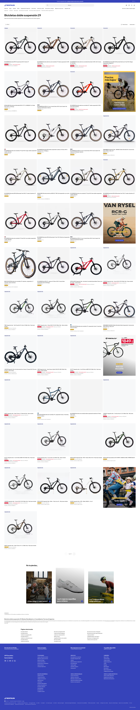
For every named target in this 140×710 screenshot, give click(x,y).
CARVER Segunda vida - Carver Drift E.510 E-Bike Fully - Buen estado (118, 281)
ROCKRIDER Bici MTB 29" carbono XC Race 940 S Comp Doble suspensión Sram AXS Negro (51, 282)
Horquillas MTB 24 (24, 639)
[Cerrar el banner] (135, 1)
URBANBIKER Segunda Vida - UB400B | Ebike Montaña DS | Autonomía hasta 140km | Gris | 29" (118, 150)
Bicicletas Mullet (57, 639)
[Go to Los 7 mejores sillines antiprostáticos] (112, 601)
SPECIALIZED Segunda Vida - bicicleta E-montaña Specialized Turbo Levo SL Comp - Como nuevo (86, 282)
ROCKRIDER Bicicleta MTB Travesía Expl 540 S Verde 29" (16, 61)
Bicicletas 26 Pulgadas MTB (59, 631)
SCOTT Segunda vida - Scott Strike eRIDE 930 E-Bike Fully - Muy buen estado (19, 458)
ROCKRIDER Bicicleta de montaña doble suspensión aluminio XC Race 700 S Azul (85, 414)
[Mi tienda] (126, 5)
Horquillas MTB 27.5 (24, 636)
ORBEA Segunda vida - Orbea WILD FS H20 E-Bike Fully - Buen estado (52, 325)
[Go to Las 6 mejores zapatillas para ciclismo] (82, 601)
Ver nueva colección (119, 240)
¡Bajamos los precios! (59, 8)
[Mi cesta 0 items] (134, 5)
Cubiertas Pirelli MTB (25, 641)
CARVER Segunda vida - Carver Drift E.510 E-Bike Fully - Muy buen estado (20, 501)
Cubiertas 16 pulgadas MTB (26, 634)
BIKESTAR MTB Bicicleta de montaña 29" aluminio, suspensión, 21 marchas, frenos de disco (18, 282)
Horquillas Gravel (57, 641)
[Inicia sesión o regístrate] (131, 5)
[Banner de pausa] (133, 1)
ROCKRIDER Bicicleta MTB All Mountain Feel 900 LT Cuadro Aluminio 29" (20, 193)
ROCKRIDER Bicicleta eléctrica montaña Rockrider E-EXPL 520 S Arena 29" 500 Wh (85, 62)
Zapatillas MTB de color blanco (93, 636)
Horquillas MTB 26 (24, 633)
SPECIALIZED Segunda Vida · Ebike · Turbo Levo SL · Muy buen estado (52, 501)
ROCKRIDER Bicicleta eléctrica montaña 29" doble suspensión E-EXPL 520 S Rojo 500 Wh (85, 106)
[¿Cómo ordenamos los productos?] (121, 24)
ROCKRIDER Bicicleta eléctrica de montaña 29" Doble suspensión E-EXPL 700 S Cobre (53, 62)
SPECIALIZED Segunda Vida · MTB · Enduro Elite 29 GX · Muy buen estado (86, 457)
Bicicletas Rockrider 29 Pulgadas (93, 631)
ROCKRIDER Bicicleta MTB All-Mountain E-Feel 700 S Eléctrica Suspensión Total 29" (53, 238)
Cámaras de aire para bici (92, 639)
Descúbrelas (119, 372)
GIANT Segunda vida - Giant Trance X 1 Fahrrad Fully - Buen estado (18, 413)
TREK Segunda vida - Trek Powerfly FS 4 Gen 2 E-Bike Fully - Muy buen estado (19, 326)
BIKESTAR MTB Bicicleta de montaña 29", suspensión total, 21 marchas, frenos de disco (86, 327)
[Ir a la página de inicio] (9, 5)
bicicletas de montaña (109, 620)
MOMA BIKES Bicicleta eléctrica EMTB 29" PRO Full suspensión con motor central (53, 194)
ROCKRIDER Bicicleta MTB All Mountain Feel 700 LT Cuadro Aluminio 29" (119, 193)
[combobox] (133, 24)
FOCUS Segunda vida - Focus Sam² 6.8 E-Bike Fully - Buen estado (51, 457)
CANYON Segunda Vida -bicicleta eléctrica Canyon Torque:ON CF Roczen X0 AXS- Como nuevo (20, 370)
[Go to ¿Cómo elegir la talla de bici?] (50, 601)
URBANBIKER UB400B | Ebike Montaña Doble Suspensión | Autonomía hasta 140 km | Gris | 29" (118, 326)
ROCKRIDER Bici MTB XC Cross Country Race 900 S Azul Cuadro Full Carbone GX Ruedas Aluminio (85, 239)
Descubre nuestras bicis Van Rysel (119, 108)
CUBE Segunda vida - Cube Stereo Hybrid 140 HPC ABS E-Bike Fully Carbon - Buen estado (51, 370)
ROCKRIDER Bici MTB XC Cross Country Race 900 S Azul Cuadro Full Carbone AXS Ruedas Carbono (52, 107)
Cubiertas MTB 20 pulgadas (59, 633)
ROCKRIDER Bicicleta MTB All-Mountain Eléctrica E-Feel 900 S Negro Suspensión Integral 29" (118, 62)
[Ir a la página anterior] (66, 554)
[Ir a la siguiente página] (74, 554)
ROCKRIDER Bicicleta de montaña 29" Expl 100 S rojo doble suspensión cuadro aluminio (20, 239)
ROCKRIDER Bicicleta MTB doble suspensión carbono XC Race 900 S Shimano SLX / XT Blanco (52, 150)
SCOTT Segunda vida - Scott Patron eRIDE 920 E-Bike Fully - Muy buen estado (85, 370)
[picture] (20, 44)
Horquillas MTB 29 (24, 631)
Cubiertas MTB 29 (90, 634)
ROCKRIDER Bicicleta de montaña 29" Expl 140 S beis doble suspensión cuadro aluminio (86, 194)
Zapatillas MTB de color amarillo (60, 638)
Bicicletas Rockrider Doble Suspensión (94, 633)
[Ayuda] (129, 5)
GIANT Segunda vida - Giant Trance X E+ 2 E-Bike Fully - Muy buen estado (20, 545)
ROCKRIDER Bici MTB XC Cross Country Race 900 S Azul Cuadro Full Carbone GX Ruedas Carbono (85, 151)
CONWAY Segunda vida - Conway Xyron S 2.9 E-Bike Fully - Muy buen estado (118, 414)
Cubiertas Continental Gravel (26, 638)
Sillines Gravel (57, 636)
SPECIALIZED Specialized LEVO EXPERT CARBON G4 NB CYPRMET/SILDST (119, 457)
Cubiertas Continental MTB (59, 634)
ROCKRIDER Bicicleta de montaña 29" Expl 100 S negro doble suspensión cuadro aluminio (20, 151)
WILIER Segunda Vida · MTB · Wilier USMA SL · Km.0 (81, 501)
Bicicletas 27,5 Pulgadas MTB (93, 638)
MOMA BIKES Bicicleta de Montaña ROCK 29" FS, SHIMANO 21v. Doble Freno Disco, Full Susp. (19, 106)
